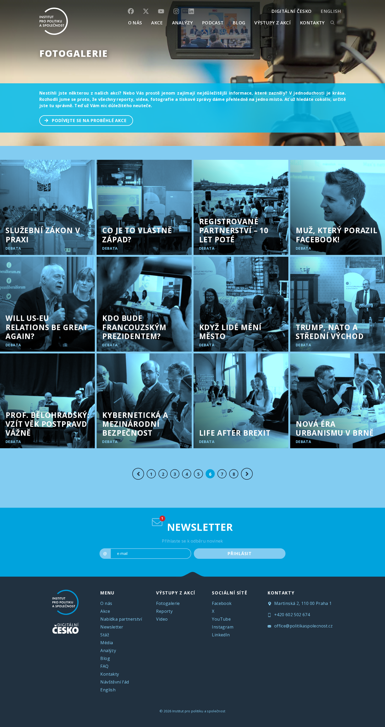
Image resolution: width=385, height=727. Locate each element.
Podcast (212, 23)
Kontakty (109, 674)
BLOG (239, 23)
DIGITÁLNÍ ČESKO (291, 11)
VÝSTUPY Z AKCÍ (175, 593)
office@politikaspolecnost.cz (303, 626)
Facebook (222, 603)
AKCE (157, 23)
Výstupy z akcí (272, 23)
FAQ (104, 666)
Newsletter (111, 627)
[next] (247, 474)
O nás (106, 603)
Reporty (164, 611)
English (331, 11)
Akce (105, 611)
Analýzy (182, 23)
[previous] (138, 474)
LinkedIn (221, 635)
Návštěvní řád (114, 682)
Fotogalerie (73, 53)
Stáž (104, 635)
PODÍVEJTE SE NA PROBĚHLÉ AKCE (89, 120)
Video (162, 619)
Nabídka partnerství (121, 619)
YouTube (221, 619)
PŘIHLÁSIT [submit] (239, 553)
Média (106, 643)
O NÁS (135, 23)
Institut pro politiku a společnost (199, 711)
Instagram (222, 627)
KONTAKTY (312, 23)
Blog (105, 658)
